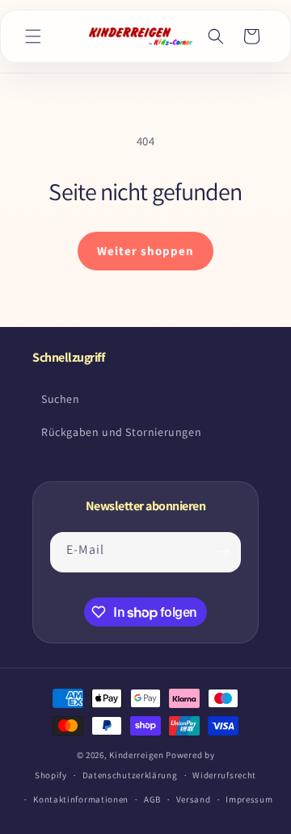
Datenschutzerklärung (130, 775)
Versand (193, 799)
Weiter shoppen (145, 250)
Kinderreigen (136, 755)
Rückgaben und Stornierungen (121, 432)
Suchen (60, 399)
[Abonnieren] (223, 552)
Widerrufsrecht (224, 775)
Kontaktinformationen (81, 799)
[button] (33, 36)
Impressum (249, 799)
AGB (152, 799)
